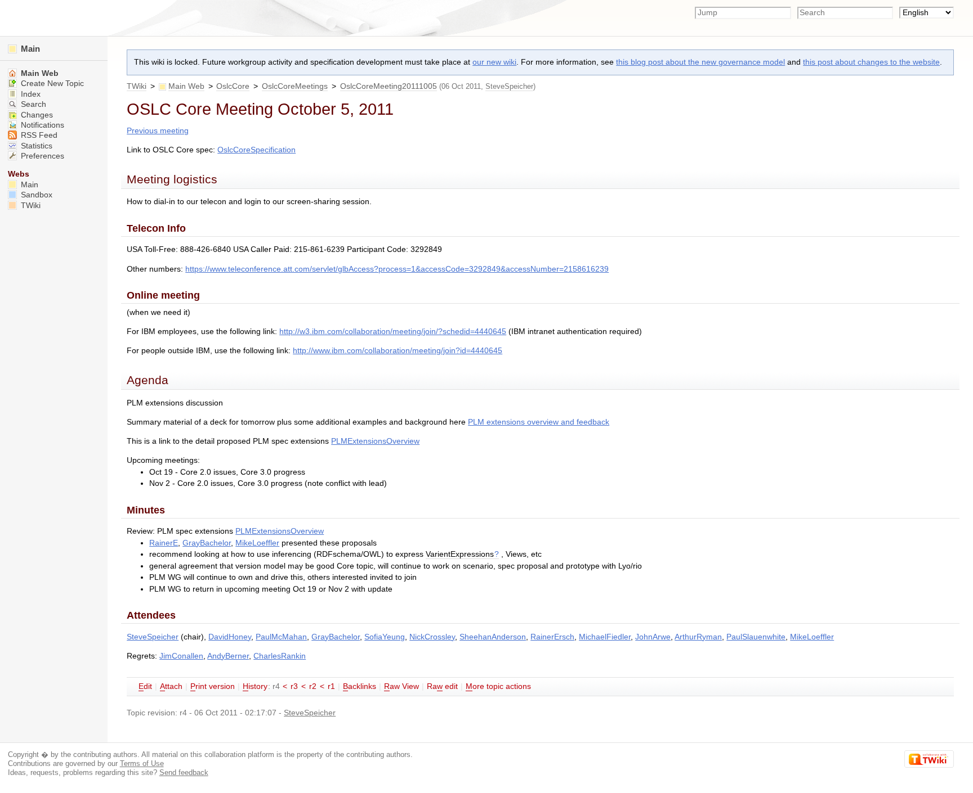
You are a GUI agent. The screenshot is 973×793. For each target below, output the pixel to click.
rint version (212, 686)
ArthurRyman (698, 637)
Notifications (41, 125)
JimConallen (181, 656)
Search (32, 104)
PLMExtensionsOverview (375, 441)
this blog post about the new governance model (700, 62)
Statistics (35, 146)
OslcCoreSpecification (256, 150)
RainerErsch (552, 637)
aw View (401, 686)
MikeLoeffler (257, 543)
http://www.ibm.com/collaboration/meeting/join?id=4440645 (397, 350)
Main (29, 48)
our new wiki (494, 62)
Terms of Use (142, 763)
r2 (312, 686)
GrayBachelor (206, 543)
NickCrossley (432, 637)
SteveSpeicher (509, 86)
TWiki (136, 86)
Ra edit (442, 686)
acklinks (359, 686)
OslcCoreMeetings (295, 86)
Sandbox (35, 195)
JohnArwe (653, 637)
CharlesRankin (279, 656)
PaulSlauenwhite (755, 637)
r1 (331, 686)
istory (255, 686)
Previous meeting (158, 131)
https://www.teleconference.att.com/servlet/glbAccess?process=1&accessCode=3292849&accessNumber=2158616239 (397, 269)
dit (145, 686)
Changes (36, 115)
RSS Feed (38, 135)
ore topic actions (498, 686)
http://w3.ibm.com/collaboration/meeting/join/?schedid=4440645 (392, 331)
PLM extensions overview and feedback (538, 422)
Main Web (186, 86)
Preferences (41, 156)
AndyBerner (228, 656)
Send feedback (183, 772)
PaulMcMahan (281, 637)
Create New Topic (51, 83)
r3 (294, 686)
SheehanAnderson (492, 637)
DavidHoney (229, 637)
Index (30, 94)
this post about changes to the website (871, 62)
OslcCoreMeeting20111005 (388, 86)
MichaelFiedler (605, 637)
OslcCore (232, 86)
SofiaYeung (384, 637)
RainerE (163, 543)
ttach (171, 686)
